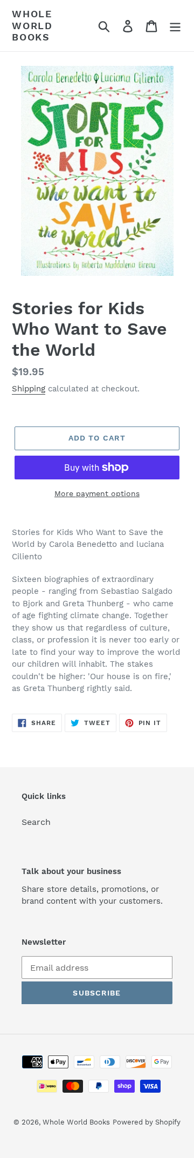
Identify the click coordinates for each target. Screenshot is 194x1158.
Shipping (28, 389)
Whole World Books (32, 25)
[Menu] (175, 25)
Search (36, 822)
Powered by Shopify (147, 1122)
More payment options (97, 493)
